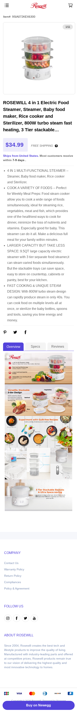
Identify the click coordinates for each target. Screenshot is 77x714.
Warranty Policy (14, 569)
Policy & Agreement (16, 588)
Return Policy (12, 575)
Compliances (12, 582)
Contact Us (11, 563)
